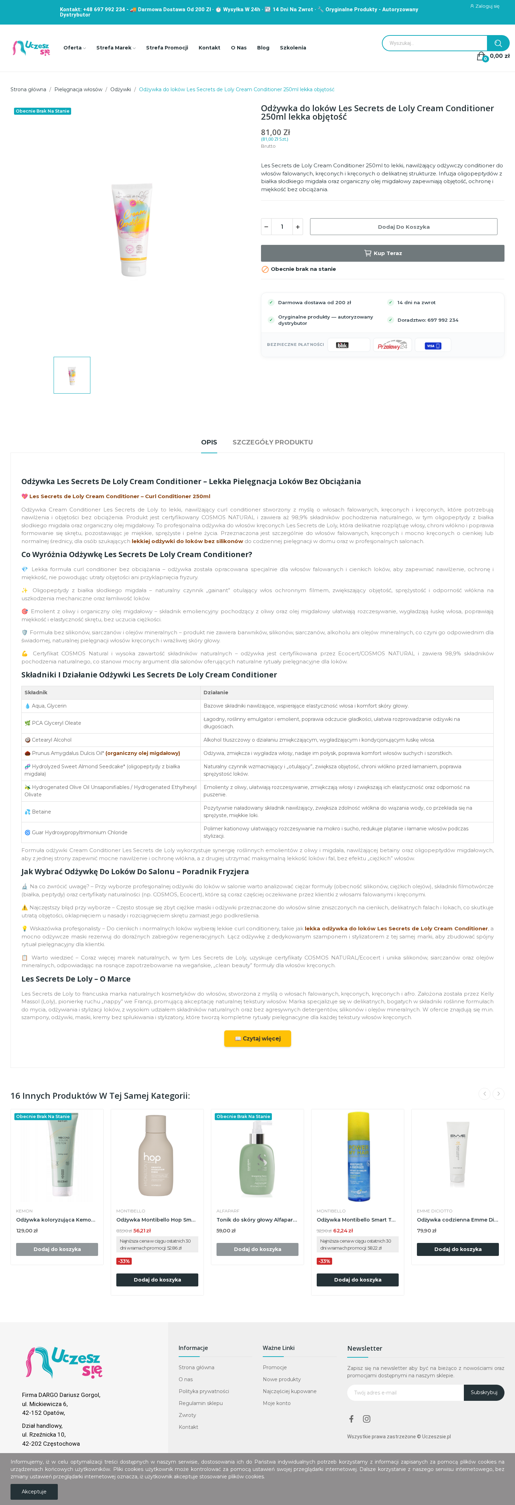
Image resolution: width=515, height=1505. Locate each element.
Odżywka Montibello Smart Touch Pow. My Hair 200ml (358, 1220)
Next (498, 1094)
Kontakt (188, 1427)
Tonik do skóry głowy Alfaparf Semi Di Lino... (257, 1220)
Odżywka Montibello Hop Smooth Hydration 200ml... (157, 1220)
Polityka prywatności (204, 1391)
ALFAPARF (228, 1211)
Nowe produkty (282, 1379)
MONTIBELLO (130, 1211)
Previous (484, 1094)
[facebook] (351, 1419)
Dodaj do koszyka (404, 226)
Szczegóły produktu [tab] (273, 442)
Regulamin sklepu (201, 1403)
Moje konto (277, 1403)
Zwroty (187, 1415)
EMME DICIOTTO (435, 1211)
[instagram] (367, 1419)
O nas (186, 1379)
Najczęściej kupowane (290, 1391)
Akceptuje (34, 1492)
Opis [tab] (209, 442)
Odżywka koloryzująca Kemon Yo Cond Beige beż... (57, 1220)
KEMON (24, 1211)
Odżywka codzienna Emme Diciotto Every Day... (458, 1220)
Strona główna (196, 1367)
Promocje (275, 1367)
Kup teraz (388, 253)
